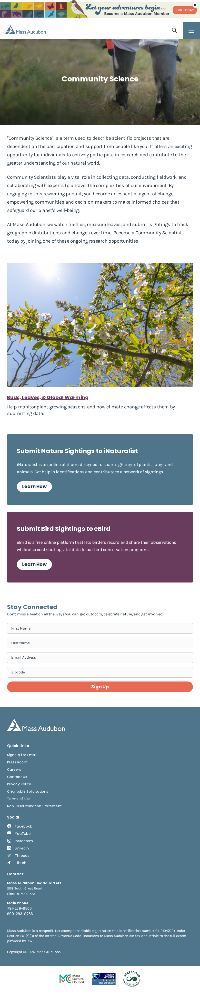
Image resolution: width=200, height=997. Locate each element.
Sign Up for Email (22, 754)
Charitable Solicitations (27, 791)
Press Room (17, 762)
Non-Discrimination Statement (34, 806)
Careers (14, 769)
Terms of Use (19, 798)
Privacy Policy (19, 784)
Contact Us (17, 776)
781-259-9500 (19, 908)
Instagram (24, 841)
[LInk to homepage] (25, 29)
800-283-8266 (20, 913)
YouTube (23, 833)
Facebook (23, 826)
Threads (22, 855)
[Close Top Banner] (195, 5)
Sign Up (100, 686)
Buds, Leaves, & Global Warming (48, 397)
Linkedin (22, 848)
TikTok (20, 862)
